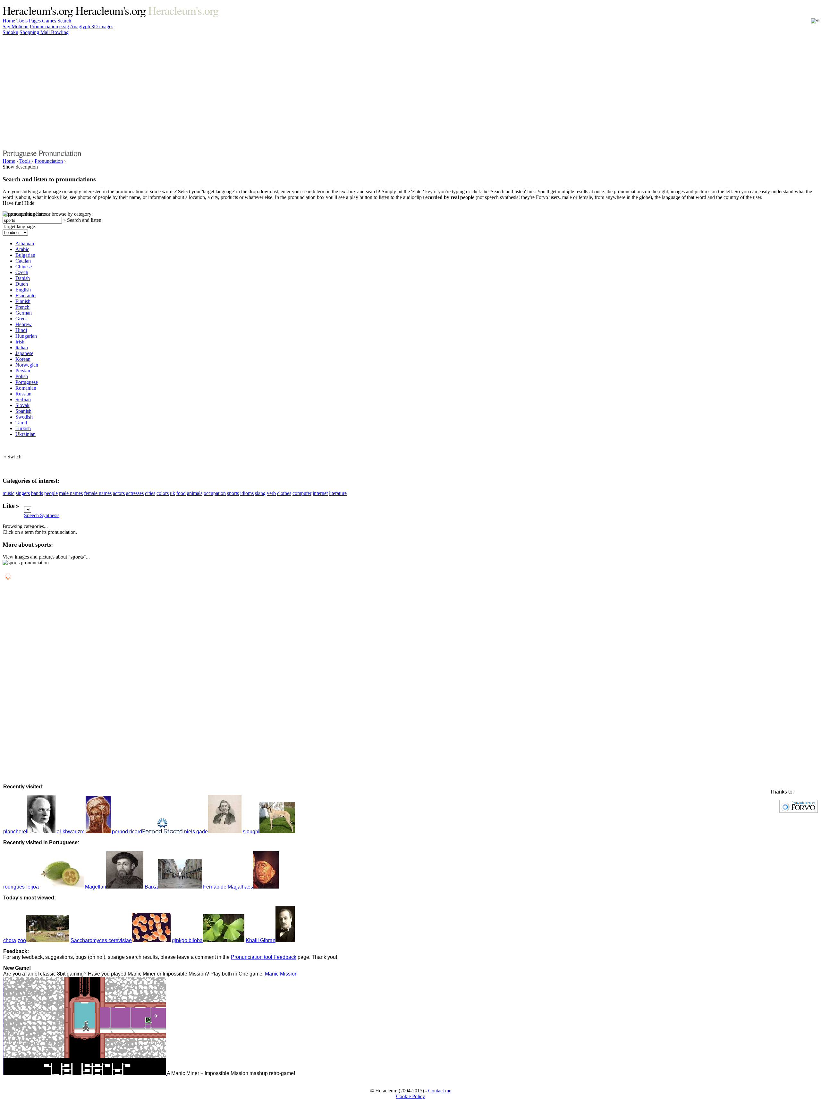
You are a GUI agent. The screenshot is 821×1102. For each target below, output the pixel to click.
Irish (19, 341)
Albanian (24, 243)
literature (338, 493)
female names (98, 493)
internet (320, 493)
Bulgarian (25, 255)
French (22, 307)
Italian (21, 347)
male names (71, 493)
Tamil (21, 422)
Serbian (23, 399)
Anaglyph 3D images (91, 26)
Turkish (23, 428)
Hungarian (26, 336)
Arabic (22, 249)
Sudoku (10, 32)
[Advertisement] (618, 91)
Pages (35, 20)
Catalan (23, 261)
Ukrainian (25, 434)
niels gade (196, 831)
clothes (284, 493)
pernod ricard (127, 831)
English (23, 289)
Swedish (24, 417)
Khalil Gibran (260, 940)
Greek (21, 318)
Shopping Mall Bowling (44, 32)
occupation (215, 493)
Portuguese (26, 382)
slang (260, 493)
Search (64, 20)
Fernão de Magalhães (228, 886)
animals (194, 493)
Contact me (439, 1090)
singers (23, 493)
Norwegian (26, 365)
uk (172, 493)
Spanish (23, 411)
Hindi (21, 330)
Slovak (22, 405)
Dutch (21, 284)
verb (271, 493)
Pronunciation (44, 26)
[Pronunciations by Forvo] (798, 811)
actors (119, 493)
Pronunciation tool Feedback (263, 957)
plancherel (15, 831)
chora (9, 940)
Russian (23, 393)
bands (37, 493)
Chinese (23, 266)
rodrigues (14, 886)
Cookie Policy (410, 1096)
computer (301, 493)
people (51, 493)
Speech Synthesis (41, 515)
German (23, 313)
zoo (22, 940)
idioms (247, 493)
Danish (22, 278)
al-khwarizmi (71, 831)
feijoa (32, 886)
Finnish (22, 301)
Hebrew (23, 324)
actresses (135, 493)
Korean (22, 359)
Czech (21, 272)
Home (9, 20)
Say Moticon (16, 26)
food (181, 493)
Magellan (95, 886)
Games (49, 20)
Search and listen (84, 220)
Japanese (24, 353)
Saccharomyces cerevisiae (101, 940)
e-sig (64, 26)
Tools (22, 20)
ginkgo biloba (187, 940)
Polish (21, 376)
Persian (22, 370)
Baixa (151, 886)
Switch (14, 456)
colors (163, 493)
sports (233, 493)
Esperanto (25, 295)
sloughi (251, 831)
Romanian (25, 388)
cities (150, 493)
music (8, 493)
